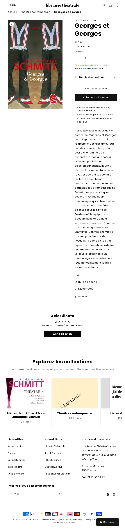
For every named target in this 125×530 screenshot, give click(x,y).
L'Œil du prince (53, 460)
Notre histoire (15, 446)
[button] (6, 5)
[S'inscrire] (59, 494)
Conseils (12, 453)
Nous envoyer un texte (58, 473)
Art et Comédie (53, 453)
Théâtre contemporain (35, 12)
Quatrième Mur (53, 466)
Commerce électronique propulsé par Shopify (60, 520)
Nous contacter (16, 473)
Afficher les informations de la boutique (94, 120)
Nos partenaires (17, 460)
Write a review (62, 334)
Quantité (79, 51)
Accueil (12, 12)
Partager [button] (83, 296)
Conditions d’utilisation (64, 523)
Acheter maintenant (96, 97)
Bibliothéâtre (15, 466)
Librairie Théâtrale (55, 446)
